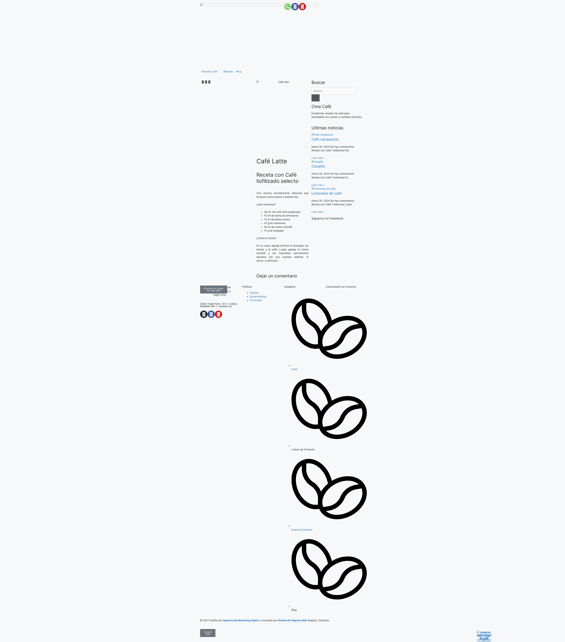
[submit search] (315, 97)
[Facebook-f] (211, 314)
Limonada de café (326, 193)
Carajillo (318, 166)
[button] (211, 71)
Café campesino (325, 139)
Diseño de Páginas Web (292, 620)
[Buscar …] (333, 90)
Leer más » (318, 157)
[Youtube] (218, 314)
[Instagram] (203, 314)
